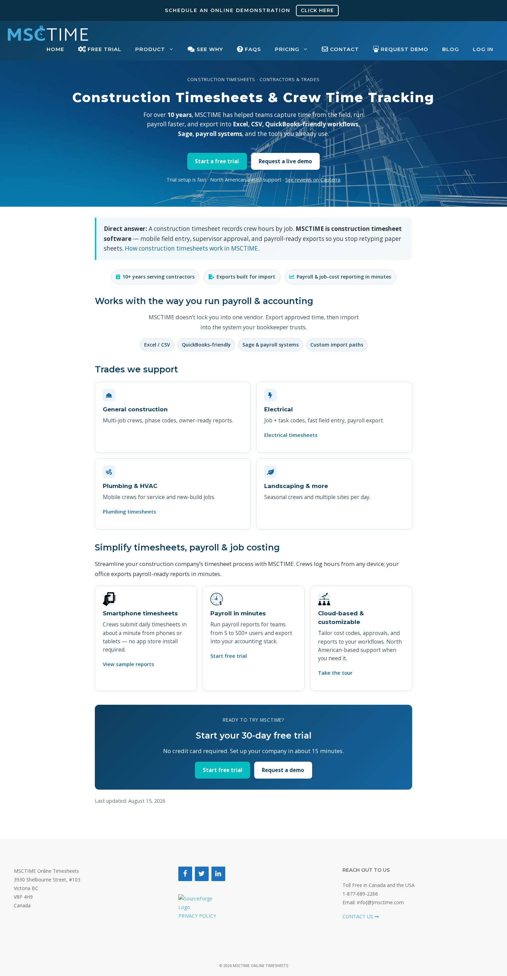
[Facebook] (185, 874)
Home (55, 49)
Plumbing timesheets (129, 511)
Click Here (317, 10)
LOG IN (483, 49)
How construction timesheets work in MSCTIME (191, 248)
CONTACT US (358, 916)
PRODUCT (150, 49)
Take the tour (335, 672)
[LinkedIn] (218, 874)
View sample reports (128, 664)
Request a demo (283, 770)
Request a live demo (285, 161)
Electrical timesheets (291, 434)
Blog (450, 49)
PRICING (287, 49)
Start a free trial (217, 161)
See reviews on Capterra (312, 179)
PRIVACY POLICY (197, 915)
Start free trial (228, 655)
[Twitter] (202, 874)
